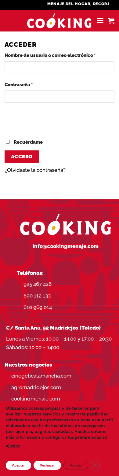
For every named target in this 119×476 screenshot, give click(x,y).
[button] (100, 20)
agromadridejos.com (36, 387)
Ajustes (76, 465)
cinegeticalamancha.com (41, 376)
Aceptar (18, 465)
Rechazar (47, 465)
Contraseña (31, 84)
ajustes (13, 446)
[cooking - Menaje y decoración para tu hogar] (59, 21)
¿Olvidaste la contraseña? (35, 170)
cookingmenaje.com (35, 399)
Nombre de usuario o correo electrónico (59, 55)
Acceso (22, 156)
